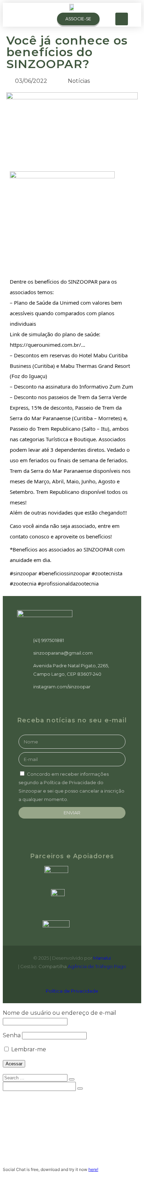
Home (24, 1100)
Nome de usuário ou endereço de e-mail (59, 1013)
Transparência (37, 1149)
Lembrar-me (28, 1049)
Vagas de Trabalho (42, 1128)
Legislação (32, 1142)
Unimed (27, 1114)
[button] (44, 19)
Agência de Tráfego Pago (97, 966)
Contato (29, 1156)
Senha (12, 1035)
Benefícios (31, 1121)
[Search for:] (36, 1077)
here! (93, 1169)
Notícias (29, 1135)
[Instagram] (121, 19)
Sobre (25, 1107)
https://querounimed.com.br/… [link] (47, 344)
